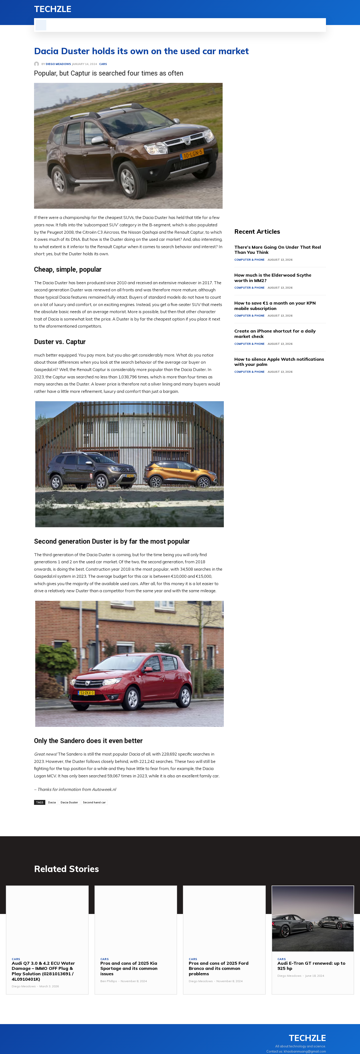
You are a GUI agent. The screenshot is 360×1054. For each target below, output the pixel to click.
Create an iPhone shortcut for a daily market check (275, 333)
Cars (16, 959)
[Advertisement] (280, 134)
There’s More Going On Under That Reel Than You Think (277, 249)
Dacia (52, 802)
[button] (41, 25)
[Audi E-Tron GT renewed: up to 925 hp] (313, 918)
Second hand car (94, 802)
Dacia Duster (69, 802)
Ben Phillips (108, 981)
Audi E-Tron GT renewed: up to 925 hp (311, 965)
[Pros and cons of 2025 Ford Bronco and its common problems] (224, 918)
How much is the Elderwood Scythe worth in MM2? (272, 277)
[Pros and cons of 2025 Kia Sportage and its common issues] (136, 918)
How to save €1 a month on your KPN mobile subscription (275, 305)
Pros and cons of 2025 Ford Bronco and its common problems (219, 968)
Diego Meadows (24, 986)
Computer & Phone (249, 259)
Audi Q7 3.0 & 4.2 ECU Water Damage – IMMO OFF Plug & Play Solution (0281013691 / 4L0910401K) (43, 971)
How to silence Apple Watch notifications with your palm (279, 361)
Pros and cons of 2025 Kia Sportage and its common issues (128, 968)
